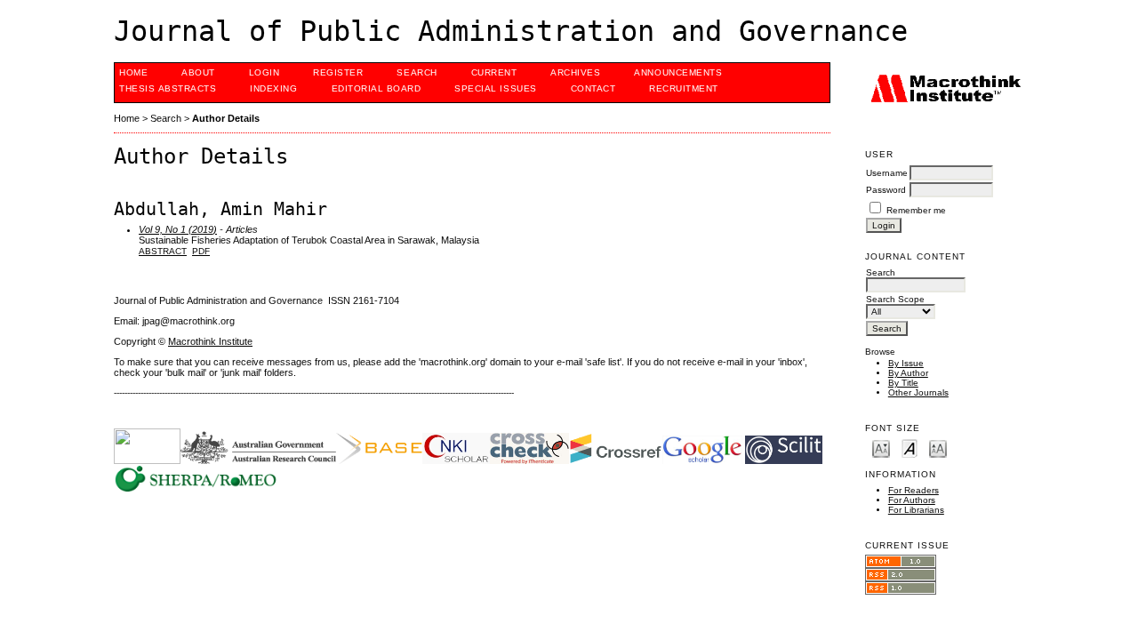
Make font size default (909, 447)
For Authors (911, 500)
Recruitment (683, 88)
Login (264, 72)
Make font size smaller (881, 447)
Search (417, 72)
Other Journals (918, 392)
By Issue (906, 363)
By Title (903, 383)
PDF (201, 251)
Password (886, 190)
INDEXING (273, 88)
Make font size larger (938, 447)
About (198, 72)
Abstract (163, 251)
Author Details (226, 118)
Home (133, 72)
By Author (908, 373)
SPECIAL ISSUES (495, 88)
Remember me (916, 210)
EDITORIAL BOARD (376, 88)
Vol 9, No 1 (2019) (178, 229)
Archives (575, 72)
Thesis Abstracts (167, 88)
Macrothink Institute (210, 341)
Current (494, 72)
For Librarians (916, 510)
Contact (593, 88)
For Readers (913, 490)
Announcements (678, 72)
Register (338, 72)
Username (887, 173)
